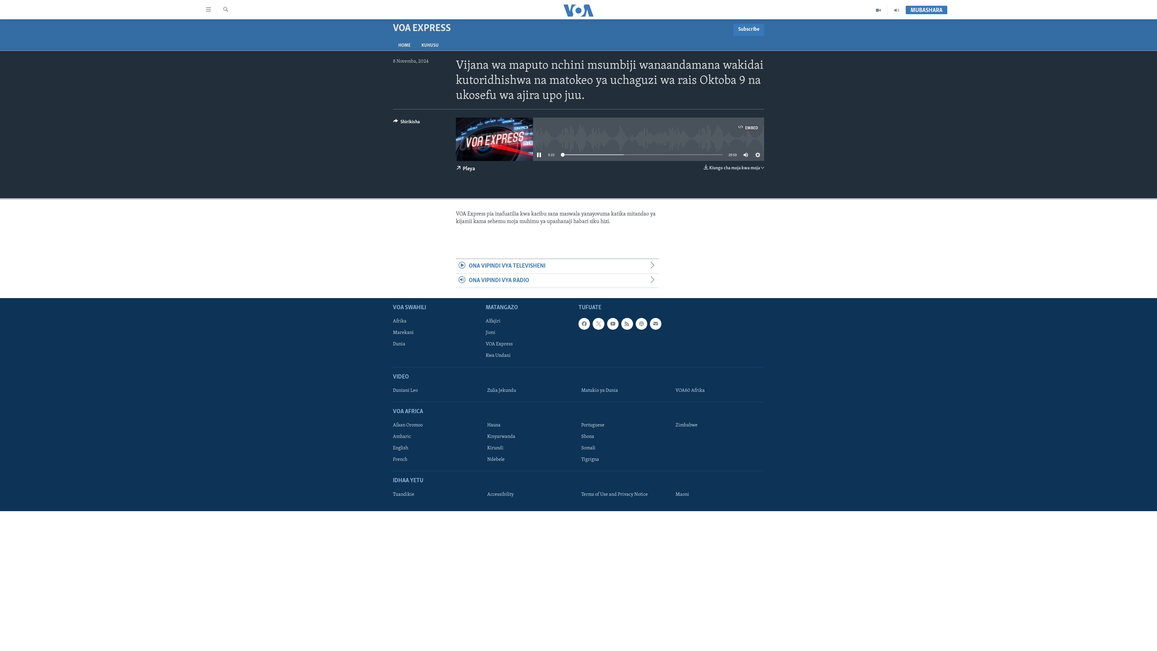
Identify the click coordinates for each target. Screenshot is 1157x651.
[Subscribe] (655, 323)
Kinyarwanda (501, 436)
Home (404, 45)
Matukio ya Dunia (599, 390)
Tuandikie (403, 494)
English (400, 448)
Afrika (399, 321)
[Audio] (897, 10)
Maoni (682, 494)
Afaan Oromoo (408, 425)
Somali (588, 448)
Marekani (403, 332)
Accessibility (500, 494)
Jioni (490, 332)
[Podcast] (641, 323)
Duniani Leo (405, 390)
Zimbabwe (687, 425)
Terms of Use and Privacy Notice (614, 494)
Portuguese (592, 425)
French (400, 459)
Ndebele (496, 459)
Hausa (493, 425)
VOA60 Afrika (690, 390)
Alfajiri (493, 321)
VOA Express (499, 344)
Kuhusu (430, 45)
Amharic (402, 436)
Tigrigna (590, 459)
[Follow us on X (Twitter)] (598, 323)
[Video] (878, 10)
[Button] (406, 123)
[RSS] (627, 323)
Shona (587, 436)
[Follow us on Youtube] (613, 323)
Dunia (399, 344)
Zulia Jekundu (501, 390)
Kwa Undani (498, 355)
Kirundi (495, 448)
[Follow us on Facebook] (584, 323)
